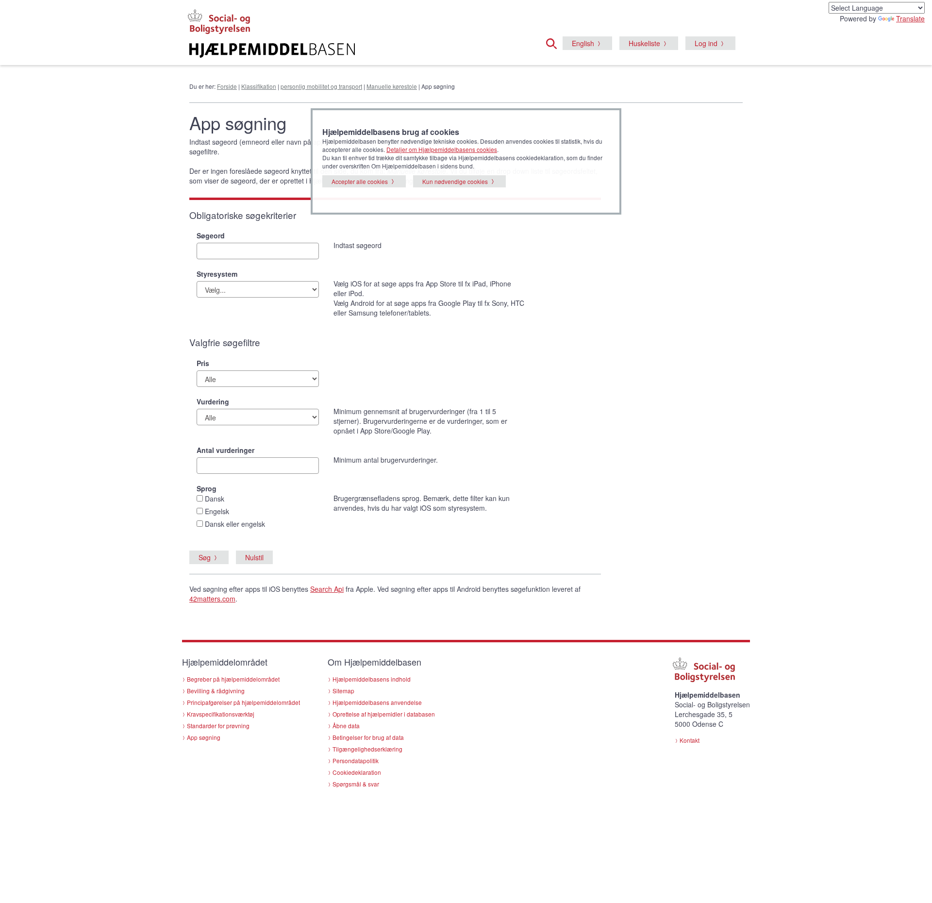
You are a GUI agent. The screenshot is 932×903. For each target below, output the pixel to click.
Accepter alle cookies (360, 181)
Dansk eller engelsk (235, 524)
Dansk (214, 498)
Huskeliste (644, 43)
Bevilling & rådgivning (216, 690)
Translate (910, 18)
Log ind (706, 43)
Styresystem (217, 274)
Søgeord (211, 235)
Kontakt (689, 740)
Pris (203, 363)
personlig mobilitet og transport (321, 86)
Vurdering (213, 401)
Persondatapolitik (356, 760)
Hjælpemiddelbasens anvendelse (377, 702)
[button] (554, 42)
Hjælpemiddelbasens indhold (372, 679)
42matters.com (212, 598)
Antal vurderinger (225, 450)
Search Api (327, 589)
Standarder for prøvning (218, 725)
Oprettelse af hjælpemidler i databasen (384, 714)
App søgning (203, 737)
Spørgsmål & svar (356, 784)
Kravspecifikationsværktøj (220, 714)
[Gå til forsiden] (347, 50)
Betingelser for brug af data (368, 737)
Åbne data (346, 725)
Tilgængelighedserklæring (367, 749)
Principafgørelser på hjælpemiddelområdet (243, 702)
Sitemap (343, 690)
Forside (227, 86)
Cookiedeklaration (357, 772)
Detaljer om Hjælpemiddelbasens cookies (441, 149)
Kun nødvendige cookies (455, 181)
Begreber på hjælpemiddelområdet (233, 679)
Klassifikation (258, 86)
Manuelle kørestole (391, 86)
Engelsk (217, 511)
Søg (205, 557)
